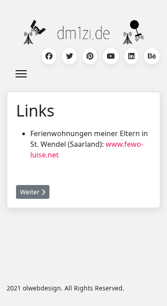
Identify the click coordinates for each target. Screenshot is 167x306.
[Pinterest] (90, 56)
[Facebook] (49, 56)
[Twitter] (69, 56)
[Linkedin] (131, 56)
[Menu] (21, 74)
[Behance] (151, 56)
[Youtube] (110, 56)
